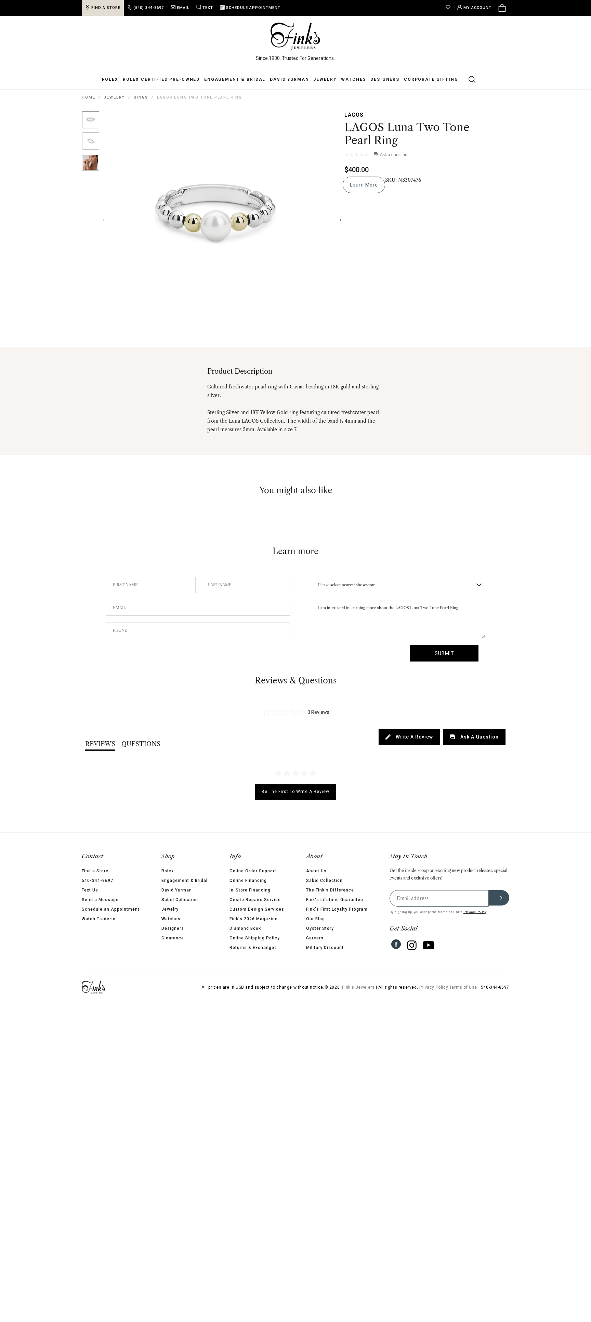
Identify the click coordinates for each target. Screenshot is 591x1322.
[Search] (468, 79)
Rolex (110, 79)
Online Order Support (252, 871)
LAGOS (354, 115)
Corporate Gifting (431, 79)
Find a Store (95, 871)
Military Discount (325, 947)
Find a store (105, 7)
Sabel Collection (179, 899)
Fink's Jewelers (358, 987)
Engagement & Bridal (234, 79)
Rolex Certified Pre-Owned (161, 79)
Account (477, 7)
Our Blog (315, 918)
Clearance (172, 938)
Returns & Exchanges (253, 947)
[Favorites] (450, 8)
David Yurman (289, 79)
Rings (141, 97)
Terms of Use (463, 987)
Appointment (253, 7)
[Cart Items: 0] (502, 8)
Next (339, 218)
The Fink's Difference (330, 890)
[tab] (409, 737)
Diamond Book (245, 928)
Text (207, 7)
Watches (353, 79)
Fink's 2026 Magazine (253, 918)
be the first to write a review (295, 791)
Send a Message (100, 899)
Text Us (90, 890)
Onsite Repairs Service (255, 899)
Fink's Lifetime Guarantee (334, 899)
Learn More (364, 185)
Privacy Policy (474, 912)
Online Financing (248, 880)
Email (183, 7)
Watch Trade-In (99, 918)
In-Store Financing (250, 890)
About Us (316, 871)
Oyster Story (320, 928)
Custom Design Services (256, 909)
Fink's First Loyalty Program (337, 909)
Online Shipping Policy (254, 938)
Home (88, 97)
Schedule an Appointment (111, 909)
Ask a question (393, 154)
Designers (384, 79)
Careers (315, 938)
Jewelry (325, 79)
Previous (104, 218)
